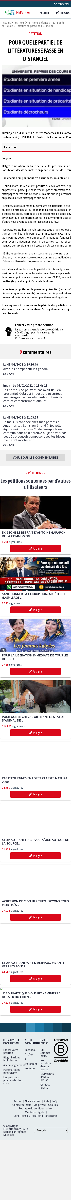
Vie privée (40, 1138)
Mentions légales (35, 1145)
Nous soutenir (33, 1134)
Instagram (31, 1097)
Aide (46, 1134)
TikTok (29, 1088)
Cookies (53, 1138)
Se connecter (61, 4)
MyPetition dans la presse (47, 1110)
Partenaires (50, 1149)
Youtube (30, 1102)
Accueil (45, 13)
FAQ (54, 1134)
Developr (8, 1168)
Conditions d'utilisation (27, 1149)
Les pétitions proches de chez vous (13, 1114)
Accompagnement (14, 1098)
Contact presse (45, 1120)
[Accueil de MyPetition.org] (18, 13)
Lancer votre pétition (10, 1085)
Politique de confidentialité (35, 1142)
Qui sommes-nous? (45, 1086)
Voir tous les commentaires (35, 460)
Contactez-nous (21, 1138)
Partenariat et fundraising (11, 1105)
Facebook (30, 1083)
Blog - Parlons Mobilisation (11, 1093)
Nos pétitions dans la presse (45, 1099)
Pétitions (19, 22)
